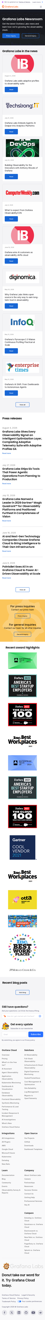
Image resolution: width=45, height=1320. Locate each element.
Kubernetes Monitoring (11, 1083)
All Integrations (8, 1138)
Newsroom (28, 1186)
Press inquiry (11, 36)
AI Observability (30, 1055)
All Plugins (6, 1142)
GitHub (27, 1142)
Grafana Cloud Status (11, 1127)
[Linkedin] (19, 1312)
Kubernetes (6, 1157)
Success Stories (30, 1190)
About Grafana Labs (32, 1175)
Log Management (31, 1092)
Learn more (36, 2)
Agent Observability (10, 1072)
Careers (27, 1179)
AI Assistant (7, 1069)
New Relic (6, 1164)
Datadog (5, 1160)
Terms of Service (25, 2)
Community (6, 1183)
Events (4, 1186)
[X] (11, 1312)
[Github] (26, 1312)
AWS (4, 1146)
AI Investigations (9, 1120)
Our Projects (29, 1138)
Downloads (28, 1146)
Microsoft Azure (8, 1153)
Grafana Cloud (23, 1280)
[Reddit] (40, 1312)
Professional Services (33, 1201)
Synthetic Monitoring (10, 1103)
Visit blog (22, 992)
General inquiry (30, 36)
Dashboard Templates (33, 1149)
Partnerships (29, 1183)
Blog (3, 1179)
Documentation (8, 1175)
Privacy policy (30, 1040)
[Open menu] (41, 7)
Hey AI (27, 1205)
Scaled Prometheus (32, 1078)
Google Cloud (7, 1149)
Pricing (4, 1059)
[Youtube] (33, 1312)
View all (22, 405)
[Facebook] (4, 1312)
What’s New (7, 1123)
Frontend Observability (11, 1099)
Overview (5, 1055)
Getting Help (29, 1197)
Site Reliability (30, 1088)
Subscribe (36, 1034)
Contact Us (28, 1194)
